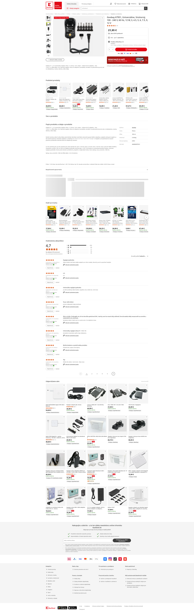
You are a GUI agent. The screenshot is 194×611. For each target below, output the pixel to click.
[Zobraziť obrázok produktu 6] (48, 45)
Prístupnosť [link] (82, 609)
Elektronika (50, 572)
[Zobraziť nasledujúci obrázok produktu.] (48, 55)
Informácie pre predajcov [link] (107, 569)
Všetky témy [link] (77, 578)
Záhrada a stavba (52, 575)
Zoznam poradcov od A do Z (81, 569)
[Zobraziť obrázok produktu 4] (48, 34)
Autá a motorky (51, 595)
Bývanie (50, 584)
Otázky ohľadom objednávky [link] (81, 581)
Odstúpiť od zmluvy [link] (79, 587)
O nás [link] (80, 606)
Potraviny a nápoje (52, 598)
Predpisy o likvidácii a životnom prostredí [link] (133, 606)
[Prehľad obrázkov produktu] (48, 36)
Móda (49, 586)
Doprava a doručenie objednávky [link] (82, 590)
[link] (86, 4)
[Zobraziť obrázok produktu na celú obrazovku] (79, 36)
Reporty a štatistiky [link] (132, 569)
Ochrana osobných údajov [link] (98, 606)
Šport (49, 592)
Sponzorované (144, 381)
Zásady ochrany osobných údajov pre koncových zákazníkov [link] (136, 586)
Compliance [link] (87, 606)
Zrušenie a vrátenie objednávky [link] (82, 584)
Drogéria (50, 589)
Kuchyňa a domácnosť (53, 578)
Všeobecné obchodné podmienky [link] (114, 606)
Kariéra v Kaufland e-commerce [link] (109, 581)
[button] (79, 245)
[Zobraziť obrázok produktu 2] (48, 24)
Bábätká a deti (51, 581)
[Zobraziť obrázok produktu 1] (48, 18)
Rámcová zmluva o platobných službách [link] (137, 578)
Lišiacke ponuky (52, 569)
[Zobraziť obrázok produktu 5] (48, 40)
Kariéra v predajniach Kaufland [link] (108, 578)
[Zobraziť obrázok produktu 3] (48, 29)
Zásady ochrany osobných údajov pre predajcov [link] (136, 582)
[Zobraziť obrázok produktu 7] (48, 51)
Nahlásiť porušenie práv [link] (80, 593)
